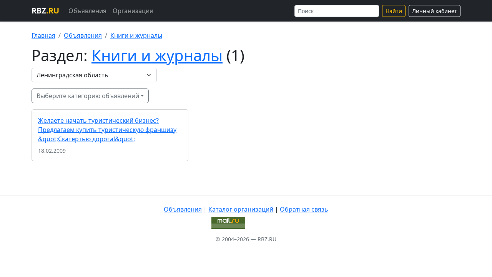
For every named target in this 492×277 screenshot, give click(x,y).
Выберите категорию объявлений (88, 96)
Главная (43, 35)
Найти (394, 11)
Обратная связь (304, 209)
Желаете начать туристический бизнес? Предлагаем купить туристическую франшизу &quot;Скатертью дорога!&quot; (107, 129)
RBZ (45, 10)
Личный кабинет (434, 11)
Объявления (87, 11)
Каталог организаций (240, 209)
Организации (133, 11)
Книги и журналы (136, 35)
